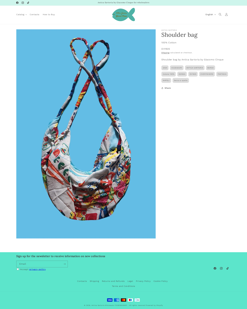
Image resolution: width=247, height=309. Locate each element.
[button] (21, 14)
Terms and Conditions (123, 286)
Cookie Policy (161, 281)
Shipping (165, 53)
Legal (130, 281)
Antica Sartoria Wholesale (102, 305)
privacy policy (37, 269)
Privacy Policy (143, 281)
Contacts (82, 281)
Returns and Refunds (113, 281)
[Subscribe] (64, 264)
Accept (33, 269)
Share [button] (168, 88)
